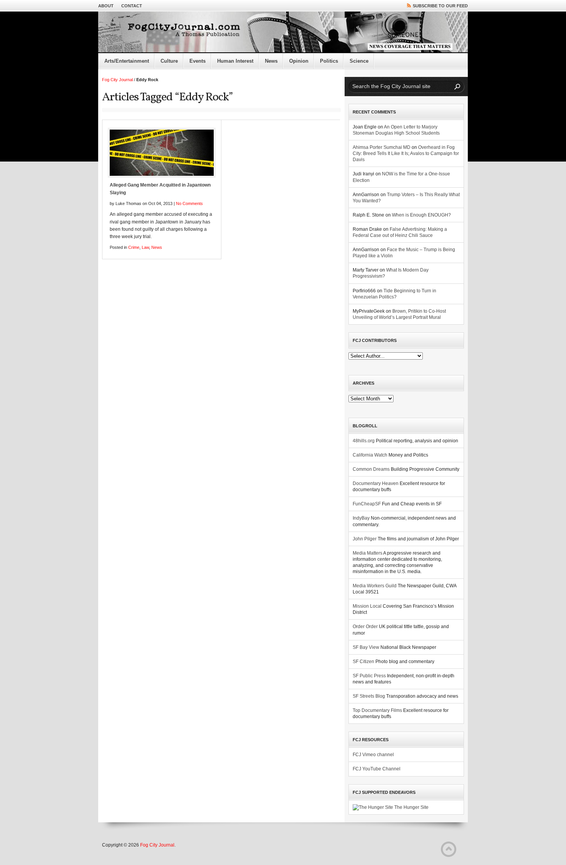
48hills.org (364, 440)
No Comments (189, 203)
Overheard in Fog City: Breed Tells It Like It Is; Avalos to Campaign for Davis (406, 153)
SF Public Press (369, 675)
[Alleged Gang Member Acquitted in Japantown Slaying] (162, 153)
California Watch (370, 455)
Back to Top (448, 849)
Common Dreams (371, 469)
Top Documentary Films (377, 710)
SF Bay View (366, 647)
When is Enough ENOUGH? (421, 215)
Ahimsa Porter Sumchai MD (381, 147)
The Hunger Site (411, 807)
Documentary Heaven (376, 483)
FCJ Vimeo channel (373, 754)
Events (197, 61)
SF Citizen (363, 661)
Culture (169, 61)
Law (145, 247)
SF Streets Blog (369, 696)
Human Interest (235, 61)
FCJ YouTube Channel (376, 769)
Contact (131, 5)
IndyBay (361, 518)
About (106, 5)
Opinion (298, 61)
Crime (133, 247)
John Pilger (365, 539)
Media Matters (367, 553)
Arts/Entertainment (126, 61)
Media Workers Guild (375, 585)
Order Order (365, 626)
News (271, 61)
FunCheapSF (367, 504)
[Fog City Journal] (283, 32)
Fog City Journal (117, 79)
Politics (329, 61)
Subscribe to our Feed (440, 5)
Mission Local (367, 606)
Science (359, 61)
